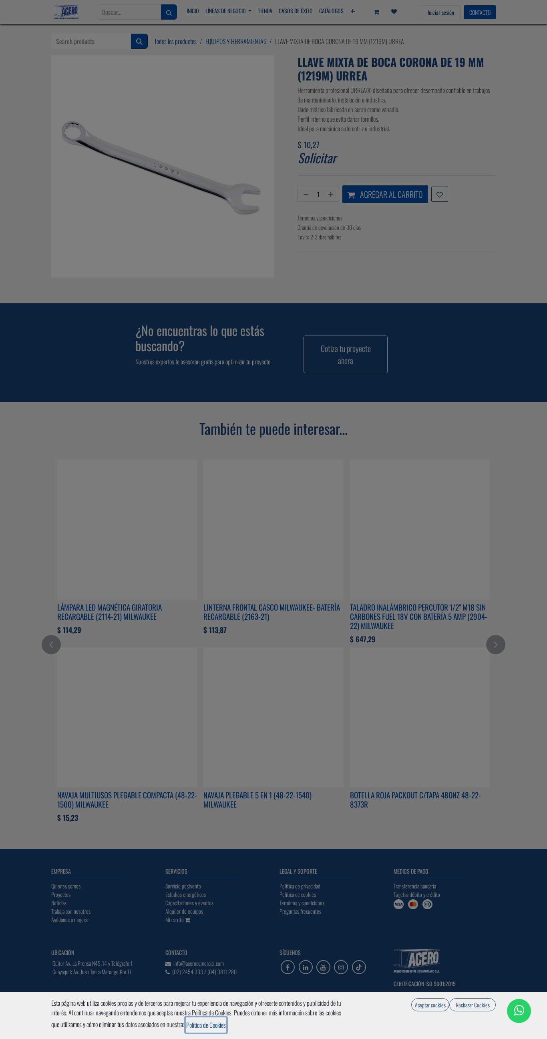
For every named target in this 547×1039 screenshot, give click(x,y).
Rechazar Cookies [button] (473, 1005)
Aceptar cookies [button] (430, 1005)
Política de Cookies (206, 1025)
